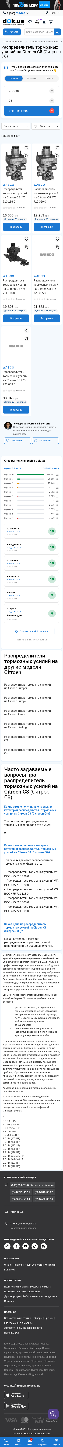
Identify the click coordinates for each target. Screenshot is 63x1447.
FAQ (25, 1296)
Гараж (29, 1442)
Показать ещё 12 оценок (34, 631)
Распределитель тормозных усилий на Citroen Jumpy (27, 699)
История (18, 1264)
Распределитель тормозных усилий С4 (27, 751)
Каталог (18, 1445)
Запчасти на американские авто (23, 1327)
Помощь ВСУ (11, 1332)
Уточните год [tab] (18, 110)
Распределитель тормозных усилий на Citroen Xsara (27, 712)
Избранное (42, 1445)
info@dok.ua (16, 1212)
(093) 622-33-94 (44, 1199)
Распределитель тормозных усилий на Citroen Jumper (27, 686)
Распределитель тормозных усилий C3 (27, 738)
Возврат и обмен (39, 1286)
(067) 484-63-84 (21, 1199)
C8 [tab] (11, 100)
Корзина (56, 1445)
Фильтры (45, 126)
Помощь (9, 1301)
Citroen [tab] (14, 90)
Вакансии (9, 1269)
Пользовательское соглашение (22, 1291)
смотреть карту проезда (23, 1228)
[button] (12, 31)
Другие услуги (12, 1296)
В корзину (16, 227)
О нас (7, 1264)
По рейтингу (11, 126)
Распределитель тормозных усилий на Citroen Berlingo (27, 725)
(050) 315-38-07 (44, 1192)
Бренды (49, 1318)
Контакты (50, 1264)
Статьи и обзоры (33, 1318)
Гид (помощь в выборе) (18, 1323)
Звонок (6, 1445)
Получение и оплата (16, 1286)
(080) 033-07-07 (20, 1185)
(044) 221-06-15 (21, 1192)
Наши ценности (34, 1264)
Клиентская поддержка (43, 1296)
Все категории (12, 1318)
